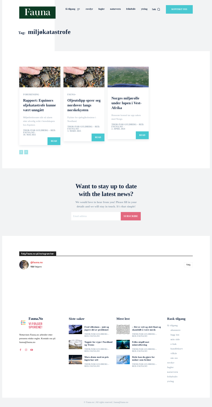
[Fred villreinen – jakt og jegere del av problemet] (75, 329)
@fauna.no (36, 262)
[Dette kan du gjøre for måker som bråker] (123, 359)
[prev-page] (21, 152)
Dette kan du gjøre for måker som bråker (143, 358)
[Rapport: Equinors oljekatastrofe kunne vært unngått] (39, 77)
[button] (156, 9)
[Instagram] (26, 350)
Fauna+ (71, 95)
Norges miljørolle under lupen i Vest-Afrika (126, 103)
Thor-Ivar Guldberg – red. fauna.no (39, 131)
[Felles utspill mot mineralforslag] (123, 344)
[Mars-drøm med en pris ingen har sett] (75, 359)
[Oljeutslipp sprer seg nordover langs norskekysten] (84, 77)
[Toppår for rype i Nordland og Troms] (75, 344)
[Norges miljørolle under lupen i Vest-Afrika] (128, 77)
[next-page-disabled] (26, 152)
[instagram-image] (33, 286)
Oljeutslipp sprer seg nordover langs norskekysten (84, 105)
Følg (188, 264)
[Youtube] (31, 350)
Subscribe (131, 216)
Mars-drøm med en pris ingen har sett (96, 358)
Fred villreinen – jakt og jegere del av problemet (96, 328)
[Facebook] (20, 350)
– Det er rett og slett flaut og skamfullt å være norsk (146, 328)
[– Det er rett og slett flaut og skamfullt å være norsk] (123, 329)
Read (54, 141)
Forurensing (31, 95)
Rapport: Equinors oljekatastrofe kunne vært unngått (39, 105)
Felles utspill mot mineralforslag (140, 343)
